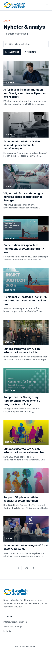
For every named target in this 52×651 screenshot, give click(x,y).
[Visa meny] (47, 5)
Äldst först (31, 52)
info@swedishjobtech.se (15, 622)
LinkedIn (7, 631)
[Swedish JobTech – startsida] (14, 5)
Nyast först (14, 52)
